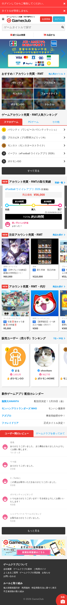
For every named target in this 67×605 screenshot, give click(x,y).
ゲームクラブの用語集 (30, 572)
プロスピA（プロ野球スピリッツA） (27, 137)
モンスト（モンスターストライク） (27, 145)
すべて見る (33, 170)
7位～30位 (58, 338)
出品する (51, 35)
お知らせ (46, 572)
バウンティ (18, 82)
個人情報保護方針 (11, 588)
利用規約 (26, 588)
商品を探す (58, 235)
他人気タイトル (56, 74)
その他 (55, 121)
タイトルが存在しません (15, 10)
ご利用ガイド (40, 569)
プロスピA (49, 82)
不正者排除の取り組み (13, 591)
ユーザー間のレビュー (17, 433)
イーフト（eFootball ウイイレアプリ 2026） (32, 153)
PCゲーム (33, 121)
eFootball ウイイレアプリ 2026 (23, 189)
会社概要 (7, 569)
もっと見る (33, 530)
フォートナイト (49, 93)
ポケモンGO (17, 104)
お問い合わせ (9, 576)
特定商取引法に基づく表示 (44, 588)
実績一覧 (59, 182)
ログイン (59, 19)
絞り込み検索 (19, 35)
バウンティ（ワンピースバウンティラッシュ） (33, 129)
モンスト (17, 93)
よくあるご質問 (10, 572)
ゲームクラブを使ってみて (50, 433)
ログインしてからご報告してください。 (23, 3)
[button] (4, 53)
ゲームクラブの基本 (22, 569)
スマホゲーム (11, 121)
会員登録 (46, 19)
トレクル (49, 104)
